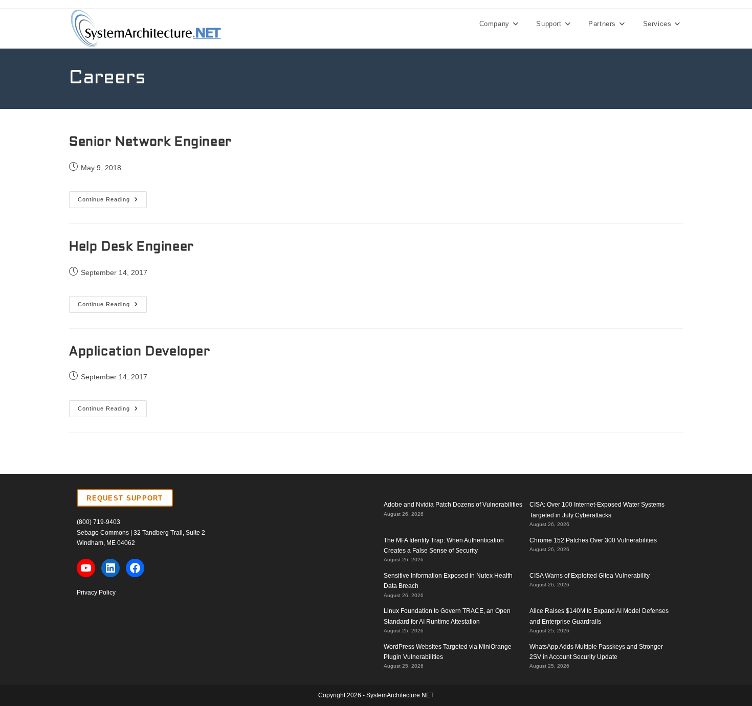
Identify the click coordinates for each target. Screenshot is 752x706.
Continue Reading (112, 202)
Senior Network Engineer (150, 142)
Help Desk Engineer (131, 247)
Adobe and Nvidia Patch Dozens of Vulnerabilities (453, 504)
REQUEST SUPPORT (124, 498)
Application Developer (139, 352)
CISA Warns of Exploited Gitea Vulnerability (589, 575)
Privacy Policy (96, 592)
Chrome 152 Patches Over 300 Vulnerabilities (593, 540)
